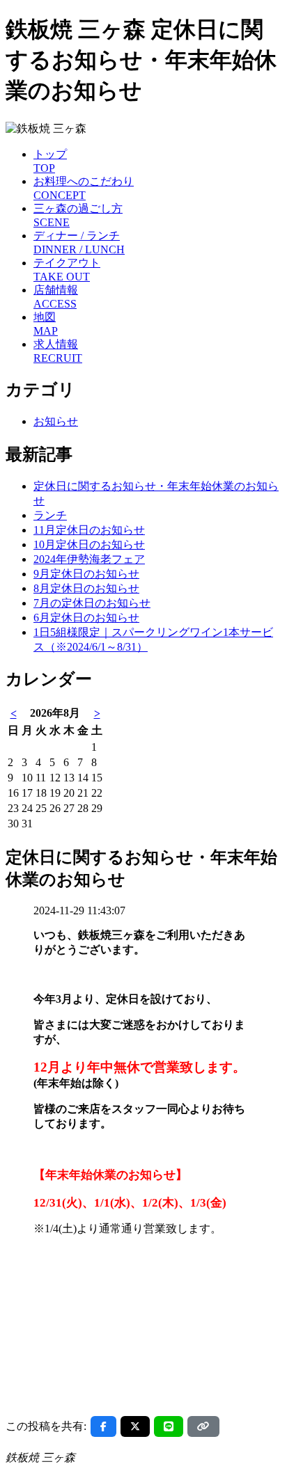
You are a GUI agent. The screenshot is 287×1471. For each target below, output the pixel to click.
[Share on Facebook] (103, 1426)
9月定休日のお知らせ (86, 574)
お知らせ (55, 421)
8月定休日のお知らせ (86, 588)
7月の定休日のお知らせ (91, 603)
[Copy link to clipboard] (203, 1426)
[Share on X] (135, 1426)
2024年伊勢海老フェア (89, 559)
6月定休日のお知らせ (86, 617)
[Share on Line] (168, 1426)
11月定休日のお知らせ (89, 530)
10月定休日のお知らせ (89, 544)
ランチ (50, 515)
